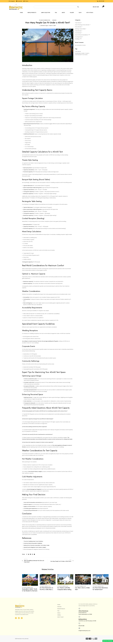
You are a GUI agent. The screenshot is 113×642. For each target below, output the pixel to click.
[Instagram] (22, 618)
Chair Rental (78, 22)
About (58, 613)
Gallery (59, 615)
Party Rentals (78, 27)
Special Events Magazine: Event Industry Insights (35, 547)
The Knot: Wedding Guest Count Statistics (33, 541)
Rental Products (61, 608)
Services (59, 606)
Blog (40, 14)
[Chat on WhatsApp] (107, 641)
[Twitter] (29, 554)
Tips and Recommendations (50, 14)
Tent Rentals (78, 33)
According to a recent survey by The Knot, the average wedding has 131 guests (40, 341)
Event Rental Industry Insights (35, 471)
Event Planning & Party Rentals (82, 24)
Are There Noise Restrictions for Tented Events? (100, 588)
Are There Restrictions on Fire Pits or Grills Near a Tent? (46, 589)
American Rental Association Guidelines (33, 543)
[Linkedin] (31, 554)
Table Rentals (78, 31)
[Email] (34, 554)
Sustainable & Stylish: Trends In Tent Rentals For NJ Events (29, 590)
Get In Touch (60, 617)
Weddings (54, 20)
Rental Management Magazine (34, 489)
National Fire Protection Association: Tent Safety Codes (36, 545)
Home (36, 14)
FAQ (58, 610)
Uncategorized (78, 37)
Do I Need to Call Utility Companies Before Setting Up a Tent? (64, 589)
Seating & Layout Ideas (80, 29)
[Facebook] (27, 554)
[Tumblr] (32, 554)
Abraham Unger (44, 25)
